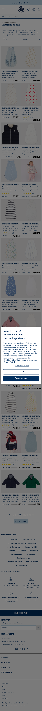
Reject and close (20, 372)
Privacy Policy (9, 362)
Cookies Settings (22, 366)
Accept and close (21, 378)
